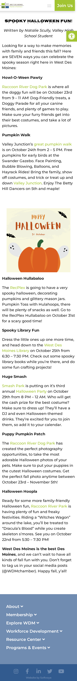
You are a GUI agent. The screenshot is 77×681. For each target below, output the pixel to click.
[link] (71, 36)
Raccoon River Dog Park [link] (24, 87)
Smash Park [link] (13, 386)
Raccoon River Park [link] (49, 506)
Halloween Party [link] (31, 391)
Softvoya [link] (45, 677)
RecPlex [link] (17, 287)
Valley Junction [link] (28, 183)
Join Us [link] (65, 5)
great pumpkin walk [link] (53, 144)
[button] (49, 5)
